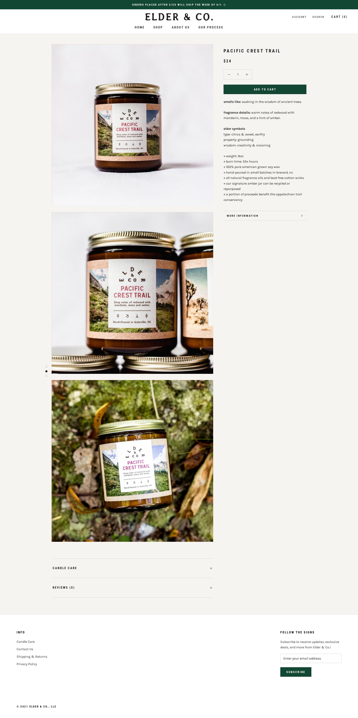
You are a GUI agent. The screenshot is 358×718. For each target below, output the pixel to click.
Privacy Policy (27, 664)
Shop (158, 27)
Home (140, 27)
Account (299, 16)
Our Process (210, 27)
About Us (181, 27)
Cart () (339, 17)
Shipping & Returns (32, 656)
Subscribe (295, 672)
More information (243, 215)
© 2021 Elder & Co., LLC (37, 706)
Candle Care (65, 568)
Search (318, 16)
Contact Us (25, 649)
